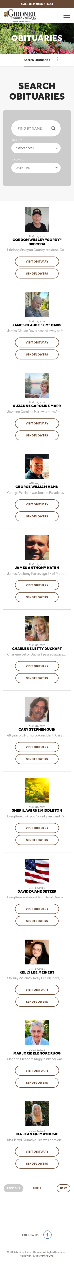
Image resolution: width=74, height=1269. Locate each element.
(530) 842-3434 (43, 4)
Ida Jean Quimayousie (37, 1134)
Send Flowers (42, 273)
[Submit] (53, 128)
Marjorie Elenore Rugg (37, 1053)
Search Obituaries (37, 60)
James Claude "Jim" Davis (36, 325)
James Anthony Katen (37, 568)
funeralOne (46, 1255)
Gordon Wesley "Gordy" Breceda (37, 242)
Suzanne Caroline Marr (37, 406)
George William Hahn (36, 487)
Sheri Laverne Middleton (37, 811)
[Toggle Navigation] (57, 59)
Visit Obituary (42, 261)
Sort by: (17, 140)
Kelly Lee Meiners (37, 972)
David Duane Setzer (36, 891)
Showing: (18, 159)
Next (63, 1188)
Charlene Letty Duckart (37, 649)
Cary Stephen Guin (37, 730)
